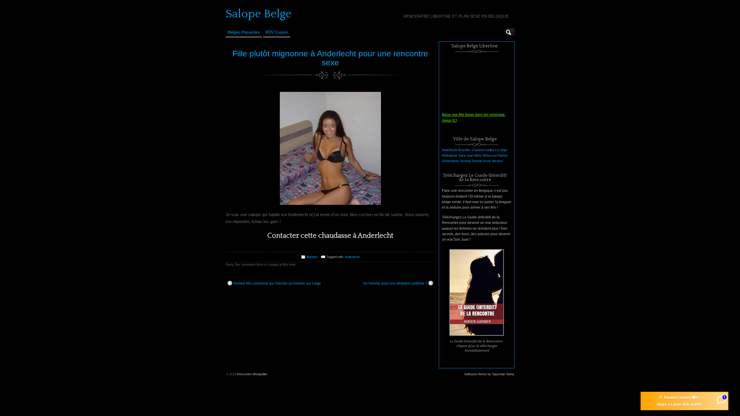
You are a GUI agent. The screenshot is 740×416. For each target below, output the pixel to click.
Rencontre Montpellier (252, 374)
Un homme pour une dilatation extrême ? (395, 283)
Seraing (465, 161)
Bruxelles (464, 150)
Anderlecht (352, 257)
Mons (478, 155)
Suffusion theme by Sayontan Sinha (489, 374)
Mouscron (490, 155)
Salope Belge (258, 14)
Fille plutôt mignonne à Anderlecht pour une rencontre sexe (330, 58)
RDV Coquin (276, 32)
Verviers (497, 161)
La (497, 150)
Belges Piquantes (244, 32)
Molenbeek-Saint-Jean (457, 155)
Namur (503, 155)
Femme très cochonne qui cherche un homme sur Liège (277, 283)
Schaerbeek (450, 161)
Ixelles (489, 150)
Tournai (476, 161)
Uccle (487, 161)
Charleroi (478, 150)
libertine (312, 257)
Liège (503, 150)
